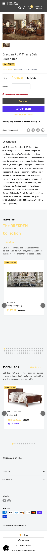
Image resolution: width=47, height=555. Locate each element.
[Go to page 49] (27, 353)
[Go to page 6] (15, 348)
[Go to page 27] (19, 350)
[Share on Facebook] (28, 130)
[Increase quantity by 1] (27, 86)
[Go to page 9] (21, 348)
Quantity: (6, 86)
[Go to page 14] (32, 348)
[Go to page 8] (19, 348)
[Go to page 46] (21, 353)
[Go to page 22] (8, 350)
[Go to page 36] (38, 350)
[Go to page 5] (12, 348)
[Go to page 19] (42, 348)
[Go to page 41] (10, 353)
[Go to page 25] (15, 350)
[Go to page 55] (40, 353)
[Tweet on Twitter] (38, 130)
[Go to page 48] (25, 353)
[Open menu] (4, 4)
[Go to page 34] (34, 350)
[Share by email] (42, 130)
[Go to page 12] (27, 348)
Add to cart (23, 101)
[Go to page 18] (40, 348)
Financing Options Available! (16, 94)
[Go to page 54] (38, 353)
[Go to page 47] (23, 353)
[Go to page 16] (36, 348)
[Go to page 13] (29, 348)
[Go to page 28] (21, 350)
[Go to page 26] (17, 350)
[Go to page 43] (15, 353)
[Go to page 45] (19, 353)
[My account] (24, 7)
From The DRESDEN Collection (25, 69)
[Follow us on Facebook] (4, 500)
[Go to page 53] (36, 353)
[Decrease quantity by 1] (14, 86)
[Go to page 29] (23, 350)
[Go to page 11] (25, 348)
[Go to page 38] (42, 350)
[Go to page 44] (17, 353)
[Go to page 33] (32, 350)
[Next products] (42, 305)
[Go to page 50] (29, 353)
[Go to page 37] (40, 350)
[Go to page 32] (29, 350)
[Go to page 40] (8, 353)
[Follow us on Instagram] (9, 500)
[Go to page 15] (34, 348)
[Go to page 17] (38, 348)
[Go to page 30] (25, 350)
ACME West (7, 69)
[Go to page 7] (17, 348)
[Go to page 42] (12, 353)
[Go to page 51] (32, 353)
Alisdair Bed (12, 415)
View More (10, 242)
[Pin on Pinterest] (33, 130)
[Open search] (19, 7)
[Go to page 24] (12, 350)
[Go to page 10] (23, 348)
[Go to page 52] (34, 353)
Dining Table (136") (14, 306)
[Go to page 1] (4, 349)
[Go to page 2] (6, 348)
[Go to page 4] (10, 348)
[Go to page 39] (6, 353)
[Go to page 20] (4, 350)
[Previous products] (4, 305)
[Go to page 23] (10, 350)
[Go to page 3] (8, 348)
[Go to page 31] (27, 350)
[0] (29, 7)
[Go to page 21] (6, 350)
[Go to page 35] (36, 350)
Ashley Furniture (14, 412)
